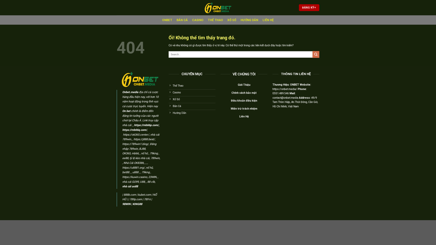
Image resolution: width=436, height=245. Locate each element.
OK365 (126, 153)
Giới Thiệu (244, 84)
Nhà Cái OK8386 (133, 163)
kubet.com (144, 194)
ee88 (125, 158)
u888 (135, 172)
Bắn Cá (182, 20)
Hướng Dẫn (249, 20)
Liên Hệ (268, 20)
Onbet (167, 20)
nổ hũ (144, 153)
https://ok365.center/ (136, 134)
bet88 (125, 172)
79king (154, 153)
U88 (142, 181)
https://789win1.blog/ (135, 144)
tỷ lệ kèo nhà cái (140, 158)
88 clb (151, 181)
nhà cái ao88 (130, 186)
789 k (147, 199)
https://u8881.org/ (133, 167)
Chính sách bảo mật (243, 92)
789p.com (136, 199)
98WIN (126, 204)
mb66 (135, 153)
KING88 (137, 204)
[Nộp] (316, 54)
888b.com (130, 194)
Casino (197, 20)
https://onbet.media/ (284, 89)
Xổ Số (231, 20)
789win (155, 158)
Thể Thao (215, 20)
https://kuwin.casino (134, 177)
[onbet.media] (218, 7)
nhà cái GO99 (130, 181)
